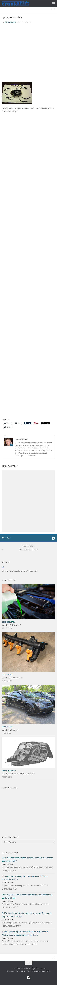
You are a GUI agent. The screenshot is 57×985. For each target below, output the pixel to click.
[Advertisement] (28, 53)
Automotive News (10, 852)
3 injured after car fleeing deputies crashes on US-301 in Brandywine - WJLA (25, 878)
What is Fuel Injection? (12, 677)
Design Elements (9, 771)
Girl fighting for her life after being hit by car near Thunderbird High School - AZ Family (27, 915)
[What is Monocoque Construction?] (28, 752)
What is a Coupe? (10, 730)
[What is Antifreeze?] (28, 601)
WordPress (22, 971)
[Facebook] (53, 538)
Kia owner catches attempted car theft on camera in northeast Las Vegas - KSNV (27, 859)
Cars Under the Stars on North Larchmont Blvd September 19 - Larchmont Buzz (28, 896)
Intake (10, 674)
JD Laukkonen (10, 22)
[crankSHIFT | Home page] (20, 3)
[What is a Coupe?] (28, 704)
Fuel (4, 674)
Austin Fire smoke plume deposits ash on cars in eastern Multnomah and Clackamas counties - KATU (25, 933)
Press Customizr (43, 971)
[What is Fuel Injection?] (28, 652)
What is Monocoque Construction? (18, 773)
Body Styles (7, 727)
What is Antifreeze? (11, 625)
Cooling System (8, 622)
